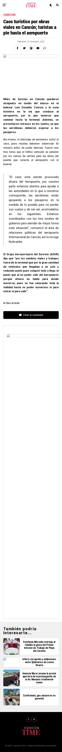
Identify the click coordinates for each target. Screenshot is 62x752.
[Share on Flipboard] (31, 48)
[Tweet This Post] (24, 48)
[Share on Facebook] (18, 48)
